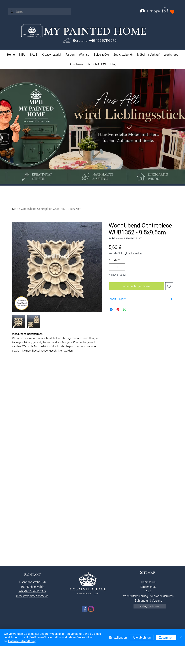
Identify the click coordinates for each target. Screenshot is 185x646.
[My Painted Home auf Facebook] (84, 609)
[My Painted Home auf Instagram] (91, 609)
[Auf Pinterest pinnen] (118, 309)
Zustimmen (166, 637)
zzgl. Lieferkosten (132, 253)
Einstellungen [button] (118, 637)
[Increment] (122, 267)
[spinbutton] (117, 267)
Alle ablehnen (142, 637)
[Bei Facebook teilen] (111, 309)
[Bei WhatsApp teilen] (125, 309)
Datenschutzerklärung (22, 641)
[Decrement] (111, 267)
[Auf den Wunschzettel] (169, 286)
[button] (165, 10)
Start (15, 209)
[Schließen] (180, 637)
